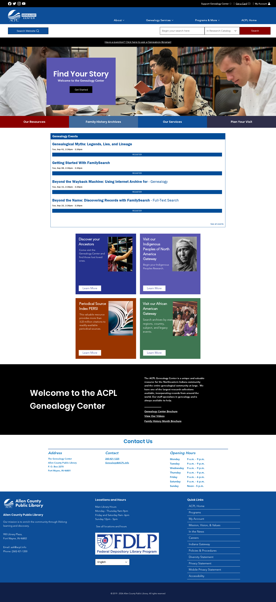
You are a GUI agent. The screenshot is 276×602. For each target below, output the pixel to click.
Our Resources (34, 122)
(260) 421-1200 (19, 551)
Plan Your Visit (241, 122)
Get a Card (241, 3)
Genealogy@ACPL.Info (117, 462)
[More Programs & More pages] (219, 20)
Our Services (172, 122)
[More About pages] (123, 20)
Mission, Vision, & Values (204, 525)
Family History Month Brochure (162, 421)
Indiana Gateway (199, 544)
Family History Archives (103, 122)
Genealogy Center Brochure (160, 411)
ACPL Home (196, 506)
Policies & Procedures (203, 550)
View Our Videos (154, 416)
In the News (196, 531)
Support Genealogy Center (215, 3)
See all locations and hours (111, 526)
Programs (195, 512)
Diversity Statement (201, 557)
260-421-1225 (112, 458)
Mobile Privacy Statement (205, 569)
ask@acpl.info (18, 547)
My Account (261, 3)
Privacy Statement (200, 563)
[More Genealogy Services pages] (172, 20)
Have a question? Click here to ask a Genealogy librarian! (138, 42)
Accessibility (196, 576)
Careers (194, 538)
